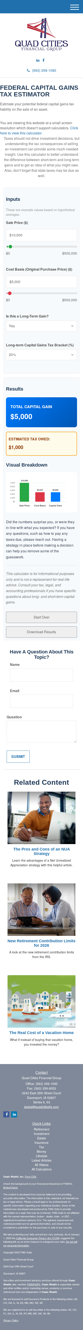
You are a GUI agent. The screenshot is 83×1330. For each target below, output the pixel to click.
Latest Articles (41, 1160)
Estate (41, 1138)
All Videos (41, 1164)
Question (14, 717)
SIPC (38, 1284)
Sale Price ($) (17, 222)
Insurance (41, 1142)
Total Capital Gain (31, 406)
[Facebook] (43, 60)
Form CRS (30, 1176)
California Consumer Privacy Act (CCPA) (38, 1238)
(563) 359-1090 (44, 70)
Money (41, 1151)
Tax (41, 1147)
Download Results (41, 631)
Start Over (41, 617)
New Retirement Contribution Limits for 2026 (41, 943)
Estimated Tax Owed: (29, 439)
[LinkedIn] (37, 60)
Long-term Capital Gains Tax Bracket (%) (40, 345)
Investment (41, 1133)
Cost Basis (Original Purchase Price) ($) (39, 269)
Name (15, 664)
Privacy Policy (11, 1320)
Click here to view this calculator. (39, 130)
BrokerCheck (10, 1187)
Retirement (41, 1129)
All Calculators (42, 1169)
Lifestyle (41, 1156)
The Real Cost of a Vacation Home (41, 1032)
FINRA (30, 1284)
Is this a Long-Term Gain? (27, 316)
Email (14, 690)
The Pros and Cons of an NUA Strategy (41, 851)
